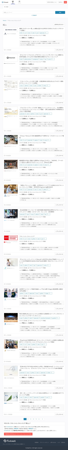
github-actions (28, 59)
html (21, 32)
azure (49, 59)
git (37, 32)
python (41, 293)
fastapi (46, 293)
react (29, 32)
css (25, 32)
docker (39, 85)
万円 (16, 428)
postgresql (35, 59)
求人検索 (6, 7)
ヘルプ (58, 442)
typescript (42, 32)
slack (33, 32)
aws (35, 85)
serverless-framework (45, 318)
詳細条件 (34, 15)
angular (36, 140)
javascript (22, 113)
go (45, 59)
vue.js (21, 85)
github (26, 85)
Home (4, 20)
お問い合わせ (53, 442)
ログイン (60, 2)
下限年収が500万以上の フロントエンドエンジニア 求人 (18, 434)
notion (45, 265)
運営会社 (63, 442)
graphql (54, 318)
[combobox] (29, 12)
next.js (41, 59)
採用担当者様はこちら (52, 2)
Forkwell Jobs (9, 426)
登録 (65, 2)
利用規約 (37, 442)
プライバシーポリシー (44, 442)
